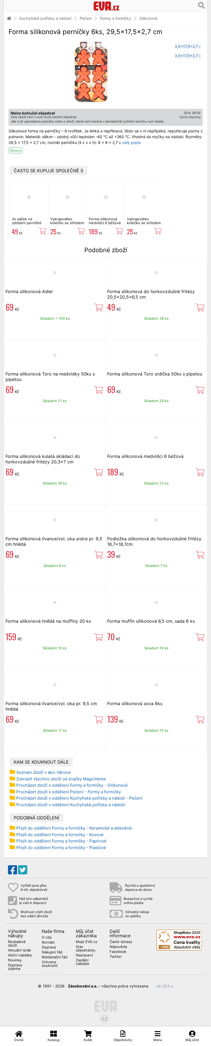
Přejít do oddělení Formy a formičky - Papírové (61, 841)
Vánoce (15, 150)
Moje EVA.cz (86, 942)
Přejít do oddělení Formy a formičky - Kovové (60, 834)
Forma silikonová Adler (29, 291)
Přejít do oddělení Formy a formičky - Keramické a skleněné (74, 828)
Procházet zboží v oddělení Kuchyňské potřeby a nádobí (70, 804)
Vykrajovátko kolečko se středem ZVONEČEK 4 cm (67, 223)
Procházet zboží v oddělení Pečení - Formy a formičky (68, 791)
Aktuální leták (19, 950)
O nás (47, 937)
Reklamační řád (54, 957)
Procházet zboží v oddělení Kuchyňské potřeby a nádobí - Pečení (79, 798)
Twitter (116, 957)
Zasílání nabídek (82, 962)
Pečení (86, 18)
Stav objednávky (85, 948)
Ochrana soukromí (49, 964)
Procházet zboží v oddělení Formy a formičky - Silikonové (72, 785)
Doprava (49, 947)
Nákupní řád (52, 952)
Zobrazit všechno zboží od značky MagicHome (61, 778)
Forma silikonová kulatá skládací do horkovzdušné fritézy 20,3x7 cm (42, 459)
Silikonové (148, 18)
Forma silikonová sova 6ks (134, 703)
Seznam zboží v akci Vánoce (43, 772)
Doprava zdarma (15, 967)
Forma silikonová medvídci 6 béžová (105, 221)
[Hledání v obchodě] (201, 5)
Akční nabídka (20, 955)
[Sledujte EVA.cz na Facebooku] (12, 870)
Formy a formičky (115, 18)
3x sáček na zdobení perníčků (26, 221)
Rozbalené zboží (17, 943)
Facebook (118, 952)
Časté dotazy (121, 942)
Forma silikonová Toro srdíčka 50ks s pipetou (154, 374)
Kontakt (48, 942)
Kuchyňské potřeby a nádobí (45, 18)
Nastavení (84, 955)
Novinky (15, 960)
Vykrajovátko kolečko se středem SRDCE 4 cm (144, 223)
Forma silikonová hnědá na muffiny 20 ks (48, 621)
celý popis (131, 142)
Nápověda (118, 947)
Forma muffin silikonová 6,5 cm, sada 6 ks (151, 621)
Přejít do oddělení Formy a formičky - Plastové (61, 847)
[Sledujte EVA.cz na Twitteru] (22, 870)
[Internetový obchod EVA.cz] (106, 6)
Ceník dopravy (190, 117)
